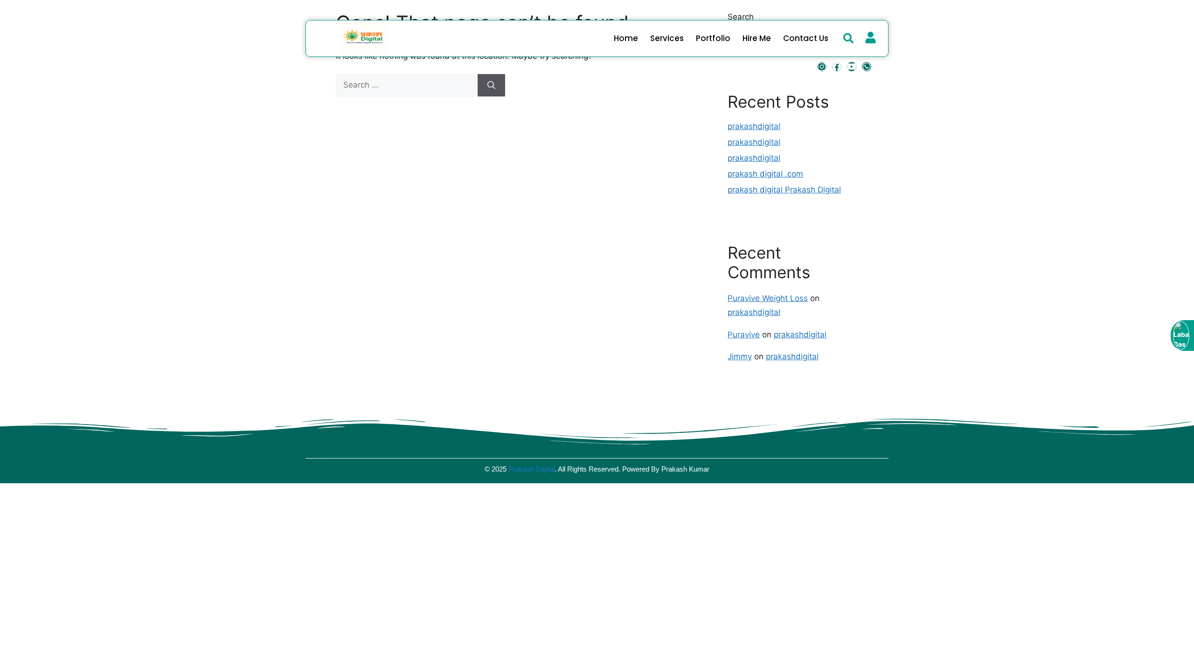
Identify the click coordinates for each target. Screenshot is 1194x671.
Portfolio (713, 38)
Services (667, 38)
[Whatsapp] (866, 66)
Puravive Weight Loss (768, 298)
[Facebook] (836, 66)
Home (626, 38)
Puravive (744, 334)
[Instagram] (821, 66)
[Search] (491, 85)
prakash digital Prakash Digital (784, 189)
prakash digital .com (765, 173)
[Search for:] (407, 84)
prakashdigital (754, 126)
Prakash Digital (531, 469)
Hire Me (757, 38)
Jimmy (740, 356)
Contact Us (805, 38)
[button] (848, 38)
